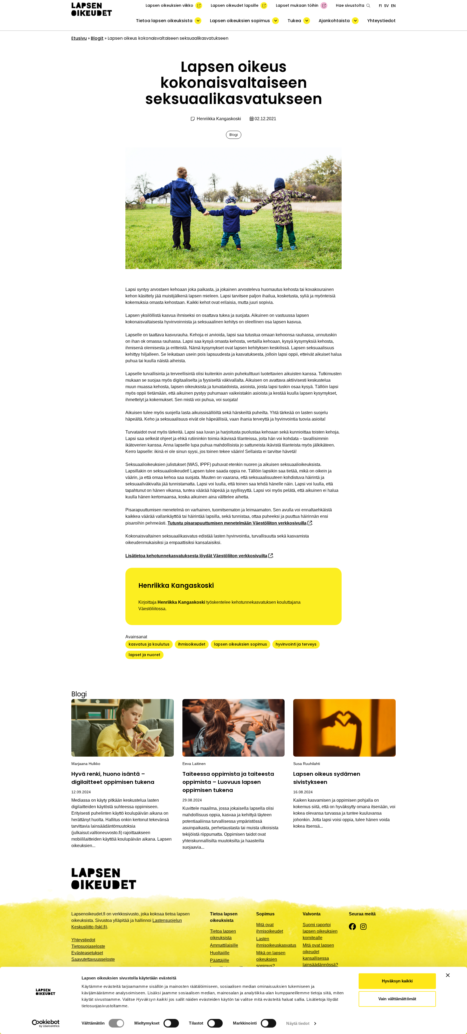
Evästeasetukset (87, 953)
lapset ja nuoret (144, 654)
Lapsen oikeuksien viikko (169, 5)
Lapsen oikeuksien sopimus (240, 21)
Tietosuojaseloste (88, 946)
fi (380, 5)
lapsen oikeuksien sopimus (240, 644)
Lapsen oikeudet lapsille (234, 5)
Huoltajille (219, 953)
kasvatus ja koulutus (149, 644)
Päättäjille (219, 960)
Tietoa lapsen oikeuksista (164, 21)
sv (386, 5)
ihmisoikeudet (191, 644)
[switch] (171, 1023)
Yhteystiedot (381, 21)
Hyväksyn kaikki (397, 981)
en (393, 5)
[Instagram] (363, 927)
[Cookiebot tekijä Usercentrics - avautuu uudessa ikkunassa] (45, 1023)
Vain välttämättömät (397, 998)
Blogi (233, 134)
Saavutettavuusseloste (93, 959)
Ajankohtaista (334, 21)
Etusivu (79, 38)
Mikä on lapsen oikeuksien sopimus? (270, 959)
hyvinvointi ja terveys (296, 644)
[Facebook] (352, 927)
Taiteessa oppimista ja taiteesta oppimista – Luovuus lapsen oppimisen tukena (228, 782)
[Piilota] (198, 20)
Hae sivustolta (350, 5)
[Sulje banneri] (448, 975)
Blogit (97, 38)
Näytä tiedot (297, 1023)
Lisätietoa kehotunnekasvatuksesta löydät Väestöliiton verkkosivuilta (196, 555)
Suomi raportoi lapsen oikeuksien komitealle (320, 931)
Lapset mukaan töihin (297, 5)
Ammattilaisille (224, 945)
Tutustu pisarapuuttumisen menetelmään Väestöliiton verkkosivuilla (237, 523)
